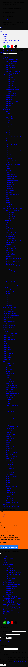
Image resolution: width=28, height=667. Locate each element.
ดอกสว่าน (8, 274)
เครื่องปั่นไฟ (9, 186)
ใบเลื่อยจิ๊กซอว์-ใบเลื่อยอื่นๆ (13, 262)
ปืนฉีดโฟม (9, 294)
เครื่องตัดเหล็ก (10, 83)
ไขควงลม (8, 163)
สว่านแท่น (8, 171)
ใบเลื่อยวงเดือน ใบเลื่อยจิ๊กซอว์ (11, 506)
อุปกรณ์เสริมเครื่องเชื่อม (12, 210)
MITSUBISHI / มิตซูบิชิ (12, 453)
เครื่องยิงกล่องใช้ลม (11, 238)
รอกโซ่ (8, 198)
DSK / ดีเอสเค (10, 389)
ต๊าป (7, 280)
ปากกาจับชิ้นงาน (10, 236)
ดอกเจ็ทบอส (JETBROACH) (13, 276)
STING (8, 484)
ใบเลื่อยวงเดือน (10, 264)
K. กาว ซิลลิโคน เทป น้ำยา (9, 308)
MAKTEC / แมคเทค (11, 437)
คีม (7, 226)
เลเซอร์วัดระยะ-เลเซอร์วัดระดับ (14, 240)
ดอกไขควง (9, 278)
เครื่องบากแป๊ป (10, 184)
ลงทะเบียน (3, 665)
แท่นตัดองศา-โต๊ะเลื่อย (12, 101)
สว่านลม (8, 143)
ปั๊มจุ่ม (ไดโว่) (9, 117)
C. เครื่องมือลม (7, 129)
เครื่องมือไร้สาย (10, 85)
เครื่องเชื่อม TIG (10, 218)
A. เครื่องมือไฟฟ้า (10, 50)
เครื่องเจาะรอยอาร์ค (11, 157)
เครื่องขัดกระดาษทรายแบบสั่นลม (14, 151)
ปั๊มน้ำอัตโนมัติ (10, 121)
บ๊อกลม (8, 139)
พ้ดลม (8, 167)
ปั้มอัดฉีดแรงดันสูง (11, 292)
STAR (7, 478)
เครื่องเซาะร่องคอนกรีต (12, 93)
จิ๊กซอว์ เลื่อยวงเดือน (11, 61)
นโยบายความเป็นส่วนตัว (19, 661)
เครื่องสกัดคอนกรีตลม (12, 155)
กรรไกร (8, 222)
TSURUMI (8, 115)
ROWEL (8, 470)
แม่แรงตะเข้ (6, 504)
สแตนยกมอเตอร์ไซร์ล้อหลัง (10, 333)
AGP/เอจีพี (9, 369)
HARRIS (8, 401)
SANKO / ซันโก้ (10, 473)
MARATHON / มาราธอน (12, 439)
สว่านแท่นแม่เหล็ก (10, 67)
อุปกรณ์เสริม (6, 337)
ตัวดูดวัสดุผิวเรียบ (11, 232)
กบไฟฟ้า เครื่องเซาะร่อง (12, 59)
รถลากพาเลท (6, 323)
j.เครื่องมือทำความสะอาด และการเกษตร (13, 288)
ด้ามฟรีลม (9, 135)
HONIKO (8, 407)
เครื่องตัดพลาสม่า (10, 212)
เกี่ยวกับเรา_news (8, 558)
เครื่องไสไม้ (9, 97)
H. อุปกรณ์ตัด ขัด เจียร (9, 246)
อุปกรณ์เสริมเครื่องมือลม (12, 145)
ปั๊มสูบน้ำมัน (9, 125)
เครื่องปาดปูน (9, 188)
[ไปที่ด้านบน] (0, 553)
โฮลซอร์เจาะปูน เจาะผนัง (12, 286)
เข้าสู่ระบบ (9, 638)
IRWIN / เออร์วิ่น (10, 411)
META (7, 445)
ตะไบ (7, 230)
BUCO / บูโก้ (9, 383)
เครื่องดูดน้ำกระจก (8, 349)
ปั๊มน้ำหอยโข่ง (9, 119)
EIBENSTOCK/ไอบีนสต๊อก (13, 393)
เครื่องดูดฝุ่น (9, 77)
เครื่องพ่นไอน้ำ (6, 351)
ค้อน (7, 224)
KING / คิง (9, 423)
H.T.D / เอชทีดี (10, 399)
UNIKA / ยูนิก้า (10, 496)
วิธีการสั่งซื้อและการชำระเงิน (11, 40)
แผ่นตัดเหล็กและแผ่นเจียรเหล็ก (14, 258)
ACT (7, 367)
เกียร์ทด (8, 173)
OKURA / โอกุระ (10, 459)
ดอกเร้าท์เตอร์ (9, 250)
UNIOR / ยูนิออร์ (10, 498)
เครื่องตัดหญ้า (10, 302)
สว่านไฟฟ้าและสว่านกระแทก (13, 71)
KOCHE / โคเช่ (10, 429)
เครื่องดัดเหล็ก (10, 179)
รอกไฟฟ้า (8, 202)
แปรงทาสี (8, 244)
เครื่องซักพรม (6, 347)
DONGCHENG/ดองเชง (12, 385)
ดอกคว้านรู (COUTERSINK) (13, 270)
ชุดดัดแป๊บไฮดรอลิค (8, 312)
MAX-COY (9, 441)
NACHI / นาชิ (9, 455)
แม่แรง (8, 206)
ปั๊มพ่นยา (8, 123)
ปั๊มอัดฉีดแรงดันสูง (11, 63)
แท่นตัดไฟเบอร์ (10, 103)
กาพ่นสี (8, 131)
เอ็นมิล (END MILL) (11, 284)
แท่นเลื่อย (8, 105)
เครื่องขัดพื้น (6, 345)
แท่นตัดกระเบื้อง (10, 242)
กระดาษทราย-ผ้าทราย (12, 248)
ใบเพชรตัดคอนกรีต (11, 260)
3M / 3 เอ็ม (9, 365)
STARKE (8, 482)
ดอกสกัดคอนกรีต (10, 272)
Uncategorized (7, 310)
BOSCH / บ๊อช (10, 381)
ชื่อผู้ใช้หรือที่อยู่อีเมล (5, 631)
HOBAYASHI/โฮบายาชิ (12, 405)
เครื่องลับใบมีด (7, 359)
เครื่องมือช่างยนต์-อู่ (8, 353)
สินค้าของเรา (6, 517)
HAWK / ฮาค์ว (10, 403)
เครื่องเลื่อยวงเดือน (11, 95)
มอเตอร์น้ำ (5, 320)
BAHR (7, 377)
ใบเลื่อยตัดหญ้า (10, 306)
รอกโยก (8, 200)
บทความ (5, 38)
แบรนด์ (5, 36)
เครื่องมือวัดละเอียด (8, 357)
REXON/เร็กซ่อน (10, 469)
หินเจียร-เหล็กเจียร (11, 254)
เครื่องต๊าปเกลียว (10, 182)
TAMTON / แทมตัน (11, 492)
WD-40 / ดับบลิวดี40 (12, 502)
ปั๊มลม (7, 141)
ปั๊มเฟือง (8, 127)
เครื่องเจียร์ (9, 91)
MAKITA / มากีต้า (10, 435)
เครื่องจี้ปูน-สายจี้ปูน (11, 175)
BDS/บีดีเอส (9, 379)
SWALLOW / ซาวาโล (11, 486)
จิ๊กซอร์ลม (8, 133)
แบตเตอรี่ (8, 107)
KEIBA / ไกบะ (9, 421)
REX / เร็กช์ (9, 467)
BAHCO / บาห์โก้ (10, 375)
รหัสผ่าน (2, 634)
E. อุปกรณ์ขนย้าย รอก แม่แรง (10, 190)
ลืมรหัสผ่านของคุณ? (5, 641)
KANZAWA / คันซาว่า (11, 419)
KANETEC (9, 417)
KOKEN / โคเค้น (10, 431)
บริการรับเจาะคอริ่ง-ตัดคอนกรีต (11, 316)
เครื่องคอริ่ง (9, 75)
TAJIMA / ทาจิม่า (10, 490)
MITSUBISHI (9, 113)
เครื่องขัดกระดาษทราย (12, 73)
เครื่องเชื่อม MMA (10, 216)
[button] (6, 19)
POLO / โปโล (9, 463)
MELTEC (8, 443)
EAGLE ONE (9, 391)
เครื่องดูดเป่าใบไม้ (10, 300)
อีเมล (2, 649)
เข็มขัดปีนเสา (6, 343)
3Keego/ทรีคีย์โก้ (10, 363)
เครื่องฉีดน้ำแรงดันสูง (11, 296)
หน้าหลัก (2, 50)
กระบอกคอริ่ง (9, 268)
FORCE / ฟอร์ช (10, 397)
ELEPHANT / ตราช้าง (12, 395)
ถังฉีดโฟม (8, 290)
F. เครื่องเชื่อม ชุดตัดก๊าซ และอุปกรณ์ (12, 208)
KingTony (8, 425)
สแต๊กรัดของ (6, 331)
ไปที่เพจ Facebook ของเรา (10, 547)
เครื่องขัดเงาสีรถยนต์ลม (12, 153)
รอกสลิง (8, 196)
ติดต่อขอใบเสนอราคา (9, 610)
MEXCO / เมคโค (10, 447)
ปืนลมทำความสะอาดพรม (9, 318)
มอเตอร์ (8, 169)
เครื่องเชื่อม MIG (10, 214)
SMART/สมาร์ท (10, 475)
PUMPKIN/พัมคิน (10, 465)
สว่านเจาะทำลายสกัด (11, 65)
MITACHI (8, 451)
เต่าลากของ (9, 204)
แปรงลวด (8, 256)
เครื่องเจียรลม (9, 159)
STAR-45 (8, 480)
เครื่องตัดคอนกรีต (11, 81)
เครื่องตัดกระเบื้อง (10, 79)
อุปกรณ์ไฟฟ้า (6, 341)
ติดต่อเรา (5, 42)
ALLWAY (8, 371)
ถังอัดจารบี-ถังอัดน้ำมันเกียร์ (13, 137)
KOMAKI (8, 433)
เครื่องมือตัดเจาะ (7, 355)
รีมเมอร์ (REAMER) (11, 282)
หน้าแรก (5, 515)
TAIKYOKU (9, 488)
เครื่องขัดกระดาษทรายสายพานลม (15, 149)
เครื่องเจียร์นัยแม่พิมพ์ (12, 161)
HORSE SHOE (10, 409)
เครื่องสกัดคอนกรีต (11, 87)
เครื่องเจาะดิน (9, 304)
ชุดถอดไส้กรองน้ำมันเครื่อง (10, 314)
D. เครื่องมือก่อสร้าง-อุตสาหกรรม (11, 165)
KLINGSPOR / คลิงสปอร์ (12, 427)
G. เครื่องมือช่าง (7, 220)
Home (5, 34)
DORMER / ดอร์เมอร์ (11, 387)
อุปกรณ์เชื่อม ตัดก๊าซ (8, 335)
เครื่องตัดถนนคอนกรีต (12, 181)
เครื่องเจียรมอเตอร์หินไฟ (12, 89)
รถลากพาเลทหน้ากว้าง (9, 326)
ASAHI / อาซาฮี (10, 373)
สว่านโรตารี (9, 69)
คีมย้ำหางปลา (9, 228)
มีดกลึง (8, 252)
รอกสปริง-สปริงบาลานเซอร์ (13, 194)
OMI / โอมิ (8, 461)
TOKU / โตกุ (9, 494)
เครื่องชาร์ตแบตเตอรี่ (11, 177)
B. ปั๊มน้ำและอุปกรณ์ (8, 109)
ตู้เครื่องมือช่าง (10, 234)
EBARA (8, 111)
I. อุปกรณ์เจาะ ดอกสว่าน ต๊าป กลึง (11, 266)
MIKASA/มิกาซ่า (10, 449)
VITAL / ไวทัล (9, 500)
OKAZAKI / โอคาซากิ (11, 457)
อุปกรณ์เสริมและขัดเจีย (9, 339)
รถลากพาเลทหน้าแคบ (8, 328)
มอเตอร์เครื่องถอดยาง (9, 322)
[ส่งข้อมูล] (3, 48)
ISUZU (8, 413)
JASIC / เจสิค (9, 415)
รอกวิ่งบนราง (9, 192)
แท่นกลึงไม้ (9, 99)
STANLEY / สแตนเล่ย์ (12, 476)
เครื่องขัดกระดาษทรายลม (12, 147)
